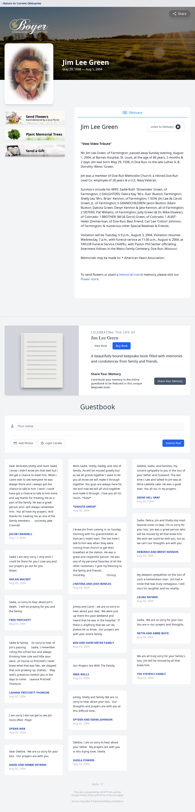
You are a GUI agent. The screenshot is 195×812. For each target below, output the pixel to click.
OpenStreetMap (101, 801)
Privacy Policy (87, 795)
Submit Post (173, 443)
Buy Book (121, 346)
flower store (89, 279)
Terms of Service (108, 795)
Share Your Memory (170, 381)
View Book (100, 346)
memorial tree (129, 274)
